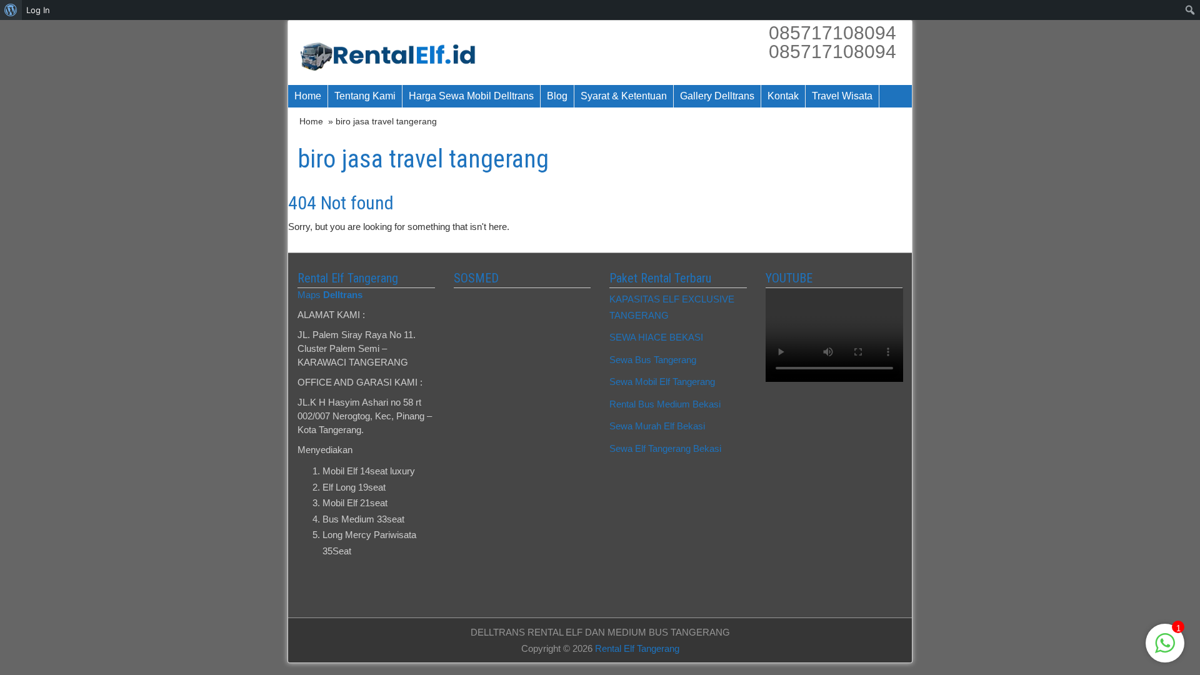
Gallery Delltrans (717, 96)
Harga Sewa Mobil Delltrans (471, 96)
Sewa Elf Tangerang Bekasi (665, 448)
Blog (557, 96)
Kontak (783, 96)
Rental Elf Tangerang (637, 648)
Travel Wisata (842, 96)
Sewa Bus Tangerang (652, 359)
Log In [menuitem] (38, 10)
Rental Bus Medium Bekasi (665, 404)
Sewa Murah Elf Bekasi (657, 426)
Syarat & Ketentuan (624, 96)
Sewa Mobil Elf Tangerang (662, 381)
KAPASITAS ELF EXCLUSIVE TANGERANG (671, 307)
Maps (330, 294)
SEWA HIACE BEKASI (656, 337)
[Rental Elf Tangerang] (392, 53)
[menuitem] (11, 10)
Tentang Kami (365, 96)
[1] (1165, 649)
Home (307, 96)
